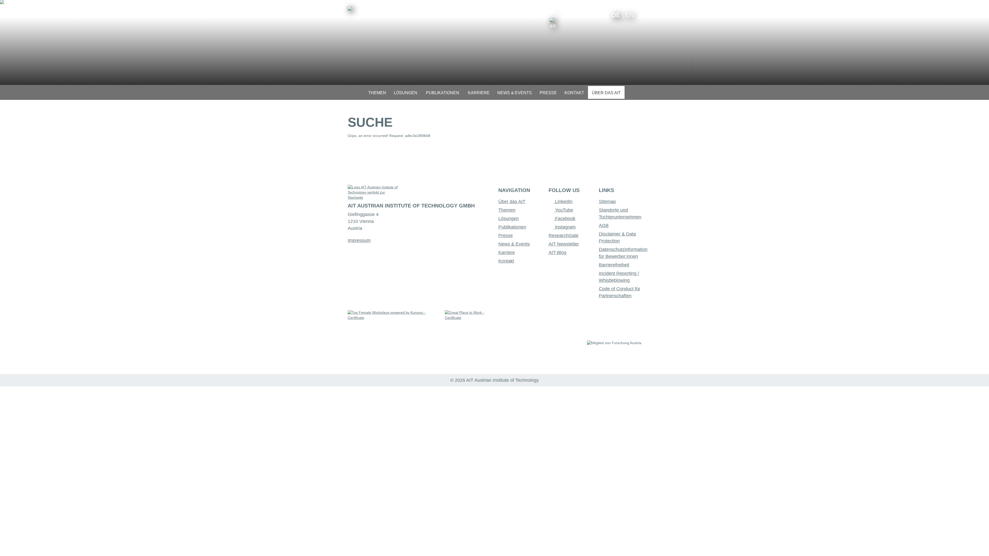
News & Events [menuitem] (514, 93)
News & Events (514, 244)
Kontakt (506, 261)
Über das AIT (511, 201)
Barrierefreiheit (614, 264)
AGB (604, 225)
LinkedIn (563, 201)
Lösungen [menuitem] (405, 93)
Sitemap (607, 201)
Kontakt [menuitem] (574, 93)
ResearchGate (563, 235)
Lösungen (508, 218)
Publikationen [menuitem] (442, 93)
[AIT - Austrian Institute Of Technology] (350, 8)
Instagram (565, 227)
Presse (505, 235)
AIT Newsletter (564, 244)
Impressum (359, 240)
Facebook (564, 218)
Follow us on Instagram (596, 15)
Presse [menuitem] (548, 93)
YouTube (563, 210)
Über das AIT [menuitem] (606, 93)
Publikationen (512, 227)
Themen (506, 210)
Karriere (506, 252)
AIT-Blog (557, 252)
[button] (553, 20)
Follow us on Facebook (604, 15)
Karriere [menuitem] (479, 93)
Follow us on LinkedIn (588, 15)
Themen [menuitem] (377, 93)
